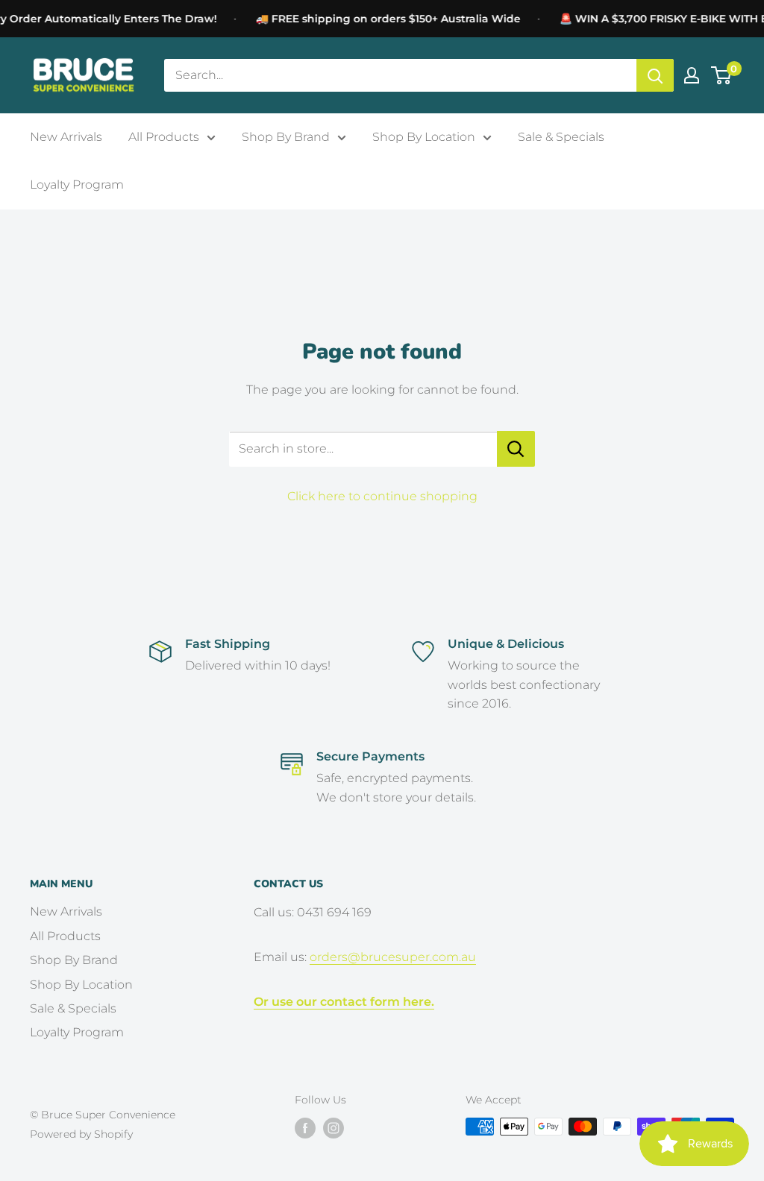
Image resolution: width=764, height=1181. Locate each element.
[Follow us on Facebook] (305, 1128)
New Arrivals (66, 137)
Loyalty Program (77, 184)
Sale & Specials (561, 137)
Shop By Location (423, 137)
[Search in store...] (516, 449)
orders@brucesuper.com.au (393, 957)
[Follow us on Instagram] (333, 1128)
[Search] (655, 75)
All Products (163, 137)
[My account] (691, 75)
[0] (722, 75)
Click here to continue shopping (382, 496)
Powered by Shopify (81, 1134)
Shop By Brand (286, 137)
